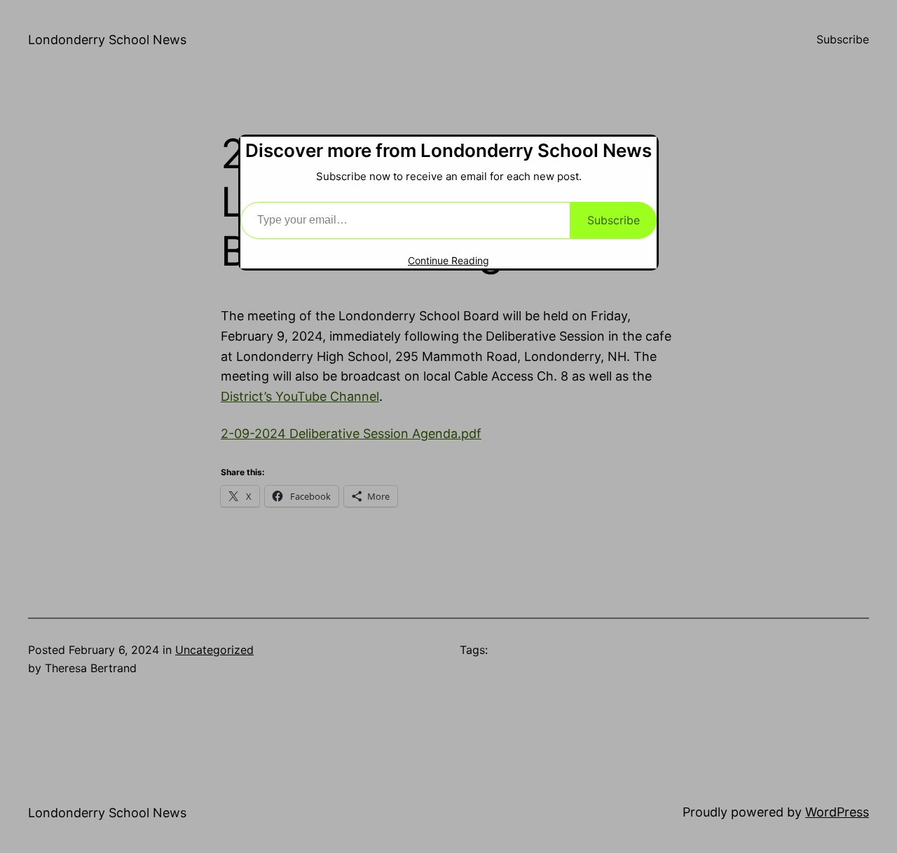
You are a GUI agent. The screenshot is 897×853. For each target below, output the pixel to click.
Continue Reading (448, 260)
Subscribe (613, 220)
